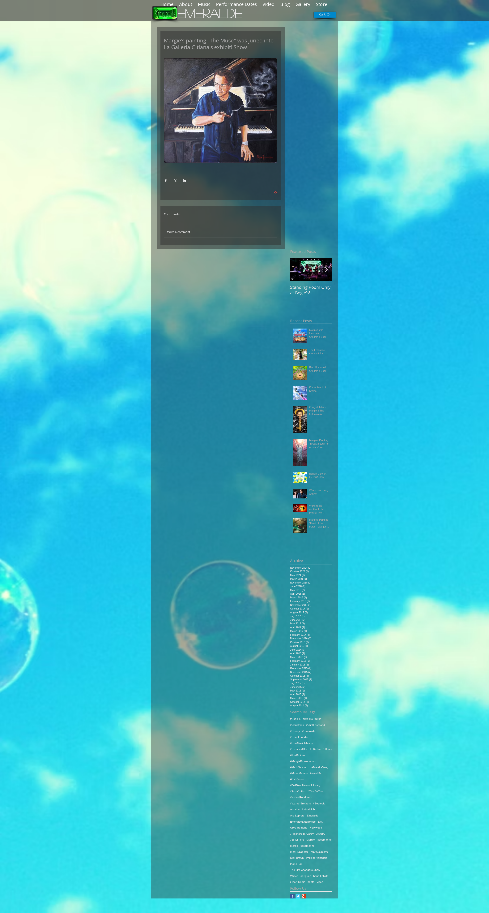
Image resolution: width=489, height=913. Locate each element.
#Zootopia (319, 803)
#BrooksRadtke (312, 718)
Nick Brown (297, 857)
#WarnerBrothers (300, 803)
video (320, 881)
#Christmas (297, 724)
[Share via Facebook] (166, 180)
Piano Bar (296, 863)
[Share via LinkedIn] (184, 180)
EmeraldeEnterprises (303, 821)
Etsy (320, 821)
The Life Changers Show (305, 869)
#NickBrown (297, 779)
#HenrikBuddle (299, 737)
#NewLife (315, 773)
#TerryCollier (297, 791)
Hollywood (316, 827)
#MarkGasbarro (299, 767)
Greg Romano (298, 827)
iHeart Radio (297, 881)
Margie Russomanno (319, 839)
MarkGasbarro (319, 851)
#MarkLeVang (320, 767)
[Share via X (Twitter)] (175, 180)
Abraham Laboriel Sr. (303, 809)
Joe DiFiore (297, 839)
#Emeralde (308, 731)
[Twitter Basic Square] (298, 896)
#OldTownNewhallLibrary (305, 785)
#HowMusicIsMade (301, 743)
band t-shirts (320, 875)
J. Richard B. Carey (302, 833)
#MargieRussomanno (303, 761)
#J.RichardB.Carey (320, 749)
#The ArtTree (316, 791)
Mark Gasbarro (299, 851)
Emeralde (312, 815)
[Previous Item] (296, 270)
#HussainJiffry (298, 749)
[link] (325, 14)
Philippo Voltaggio (316, 857)
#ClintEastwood (315, 724)
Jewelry (320, 833)
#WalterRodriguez (301, 797)
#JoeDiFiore (297, 755)
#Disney (295, 731)
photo (311, 881)
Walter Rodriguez (300, 875)
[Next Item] (326, 270)
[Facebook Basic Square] (292, 896)
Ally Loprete (297, 815)
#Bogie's (295, 718)
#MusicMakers (299, 773)
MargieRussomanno (302, 845)
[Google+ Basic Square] (304, 896)
